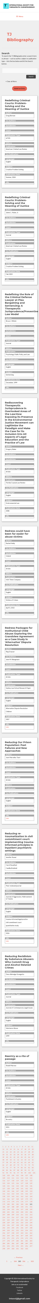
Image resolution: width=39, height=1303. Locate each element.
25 (18, 1152)
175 (17, 1202)
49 (7, 1160)
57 (3, 1162)
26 (22, 1152)
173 (8, 1202)
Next (21, 1265)
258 (13, 1233)
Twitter (19, 1290)
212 (26, 1215)
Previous (18, 1257)
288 (22, 1243)
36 (25, 1154)
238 (17, 1225)
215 (8, 1217)
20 (33, 1149)
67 (7, 1165)
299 (8, 1249)
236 (8, 1225)
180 (8, 1204)
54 (25, 1160)
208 (8, 1215)
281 (22, 1241)
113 (22, 1178)
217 (17, 1217)
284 (3, 1243)
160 (13, 1196)
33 (14, 1154)
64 (29, 1162)
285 (8, 1243)
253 (22, 1230)
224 (17, 1220)
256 (3, 1233)
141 (22, 1188)
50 (11, 1160)
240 (26, 1225)
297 (31, 1246)
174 (13, 1202)
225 (22, 1220)
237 (13, 1225)
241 (31, 1225)
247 (26, 1228)
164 (31, 1196)
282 (26, 1241)
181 (13, 1204)
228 (3, 1222)
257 (8, 1233)
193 (3, 1209)
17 (22, 1149)
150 (31, 1191)
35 (22, 1154)
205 (26, 1212)
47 (33, 1157)
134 (22, 1186)
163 (26, 1196)
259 (17, 1233)
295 (22, 1246)
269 (31, 1236)
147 (17, 1191)
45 (25, 1157)
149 (26, 1191)
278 (8, 1241)
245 (17, 1228)
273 (17, 1238)
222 (8, 1220)
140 (17, 1188)
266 (17, 1236)
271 (8, 1238)
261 (26, 1233)
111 (13, 1178)
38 (33, 1154)
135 (26, 1186)
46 (29, 1157)
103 (8, 1175)
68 (11, 1165)
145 (8, 1191)
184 (26, 1204)
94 (7, 1173)
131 (8, 1186)
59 (11, 1162)
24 (14, 1152)
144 (3, 1191)
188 (13, 1207)
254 (26, 1230)
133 (17, 1186)
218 (22, 1217)
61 (18, 1162)
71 (22, 1165)
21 (3, 1152)
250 (8, 1230)
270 (3, 1238)
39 (3, 1157)
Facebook (19, 1287)
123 (3, 1183)
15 (14, 1149)
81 (25, 1168)
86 (11, 1170)
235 (3, 1225)
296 (26, 1246)
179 (3, 1204)
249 (3, 1230)
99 (25, 1173)
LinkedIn (20, 1293)
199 (31, 1209)
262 (31, 1233)
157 (31, 1194)
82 (29, 1168)
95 (11, 1173)
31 (7, 1154)
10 (28, 1147)
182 (17, 1204)
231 (17, 1222)
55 (29, 1160)
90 (25, 1170)
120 (22, 1181)
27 (25, 1152)
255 (31, 1230)
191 (26, 1207)
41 (11, 1157)
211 (22, 1215)
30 (3, 1154)
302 (22, 1249)
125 (13, 1183)
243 (8, 1228)
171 (31, 1199)
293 (13, 1246)
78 (14, 1168)
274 (22, 1238)
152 (8, 1194)
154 (17, 1194)
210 (17, 1215)
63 (25, 1162)
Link (7, 727)
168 (17, 1199)
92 (33, 1170)
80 (22, 1168)
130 (3, 1186)
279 (13, 1241)
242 (3, 1228)
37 (29, 1154)
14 (11, 1149)
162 (22, 1196)
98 (22, 1173)
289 (26, 1243)
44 (22, 1157)
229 (8, 1222)
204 (22, 1212)
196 (17, 1209)
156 (26, 1194)
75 (3, 1168)
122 (31, 1181)
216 (13, 1217)
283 (31, 1241)
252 (17, 1230)
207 (3, 1215)
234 (31, 1222)
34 (18, 1154)
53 (22, 1160)
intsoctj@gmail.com (19, 1298)
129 (31, 1183)
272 (13, 1238)
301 (17, 1249)
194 (8, 1209)
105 (17, 1175)
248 (31, 1228)
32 (11, 1154)
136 (31, 1186)
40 (7, 1157)
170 (26, 1199)
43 (18, 1157)
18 (25, 1149)
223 (13, 1220)
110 (8, 1178)
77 (11, 1168)
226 (26, 1220)
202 (13, 1212)
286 (13, 1243)
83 (33, 1168)
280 (17, 1241)
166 (8, 1199)
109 (3, 1178)
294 (17, 1246)
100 (29, 1173)
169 (22, 1199)
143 (31, 1188)
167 (13, 1199)
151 (3, 1194)
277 (3, 1241)
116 (3, 1181)
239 (22, 1225)
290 (31, 1243)
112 (17, 1178)
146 (13, 1191)
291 (3, 1246)
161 (17, 1196)
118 (13, 1181)
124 (8, 1183)
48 (3, 1160)
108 (31, 1175)
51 (14, 1160)
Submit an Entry (19, 88)
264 (8, 1236)
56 (33, 1160)
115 (31, 1178)
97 (18, 1173)
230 (13, 1222)
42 (14, 1157)
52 (18, 1160)
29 (33, 1152)
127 (22, 1183)
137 (3, 1188)
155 (22, 1194)
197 (22, 1209)
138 (8, 1188)
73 (29, 1165)
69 (14, 1165)
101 (34, 1173)
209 (13, 1215)
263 (3, 1236)
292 (8, 1246)
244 (13, 1228)
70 (18, 1165)
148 (22, 1191)
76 (7, 1168)
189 (17, 1207)
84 (3, 1170)
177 (26, 1202)
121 (26, 1181)
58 (7, 1162)
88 (18, 1170)
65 (33, 1162)
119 (17, 1181)
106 (22, 1175)
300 (13, 1249)
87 (14, 1170)
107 (26, 1175)
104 (13, 1175)
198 (26, 1209)
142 (26, 1188)
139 (13, 1188)
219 (26, 1217)
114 (26, 1178)
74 (33, 1165)
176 (22, 1202)
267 (22, 1236)
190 (22, 1207)
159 (8, 1196)
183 (22, 1204)
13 (7, 1149)
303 (26, 1249)
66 (3, 1165)
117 (8, 1181)
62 (22, 1162)
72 (25, 1165)
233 (26, 1222)
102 (3, 1175)
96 (14, 1173)
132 (13, 1186)
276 (31, 1238)
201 (8, 1212)
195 (13, 1209)
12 (3, 1149)
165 (3, 1199)
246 (22, 1228)
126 (17, 1183)
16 (18, 1149)
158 (3, 1196)
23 (11, 1152)
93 (3, 1173)
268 (26, 1236)
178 (31, 1202)
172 (3, 1202)
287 (17, 1243)
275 (26, 1238)
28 (29, 1152)
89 (22, 1170)
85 (7, 1170)
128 (26, 1183)
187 (8, 1207)
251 (13, 1230)
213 (31, 1215)
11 (32, 1147)
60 (14, 1162)
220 (31, 1217)
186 (3, 1207)
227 (31, 1220)
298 (3, 1249)
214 (3, 1217)
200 (3, 1212)
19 (29, 1149)
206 (31, 1212)
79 (18, 1168)
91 (29, 1170)
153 (13, 1194)
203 (17, 1212)
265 (13, 1236)
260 (22, 1233)
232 (22, 1222)
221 (3, 1220)
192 (31, 1207)
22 (7, 1152)
